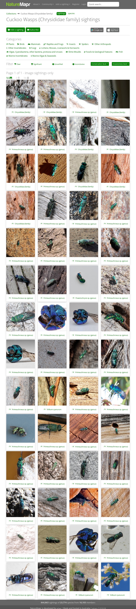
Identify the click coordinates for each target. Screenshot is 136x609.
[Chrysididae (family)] (20, 95)
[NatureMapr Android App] (97, 30)
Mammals (35, 44)
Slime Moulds (74, 51)
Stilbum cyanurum (54, 409)
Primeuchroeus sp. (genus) (85, 112)
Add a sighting (16, 29)
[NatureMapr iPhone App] (112, 30)
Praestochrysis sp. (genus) (86, 298)
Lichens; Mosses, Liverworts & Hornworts (60, 48)
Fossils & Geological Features (99, 51)
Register (76, 4)
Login (84, 4)
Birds (22, 44)
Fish (121, 51)
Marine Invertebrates (18, 55)
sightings (61, 13)
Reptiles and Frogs (55, 44)
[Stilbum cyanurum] (52, 392)
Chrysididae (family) (22, 112)
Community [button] (47, 4)
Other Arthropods (103, 44)
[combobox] (108, 4)
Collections (11, 13)
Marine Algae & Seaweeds (44, 55)
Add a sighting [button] (62, 4)
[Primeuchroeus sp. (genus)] (83, 95)
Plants (11, 44)
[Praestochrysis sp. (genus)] (83, 281)
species (71, 13)
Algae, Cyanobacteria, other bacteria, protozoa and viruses (35, 51)
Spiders (85, 44)
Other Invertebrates (17, 48)
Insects (72, 44)
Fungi (33, 48)
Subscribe (34, 29)
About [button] (36, 4)
